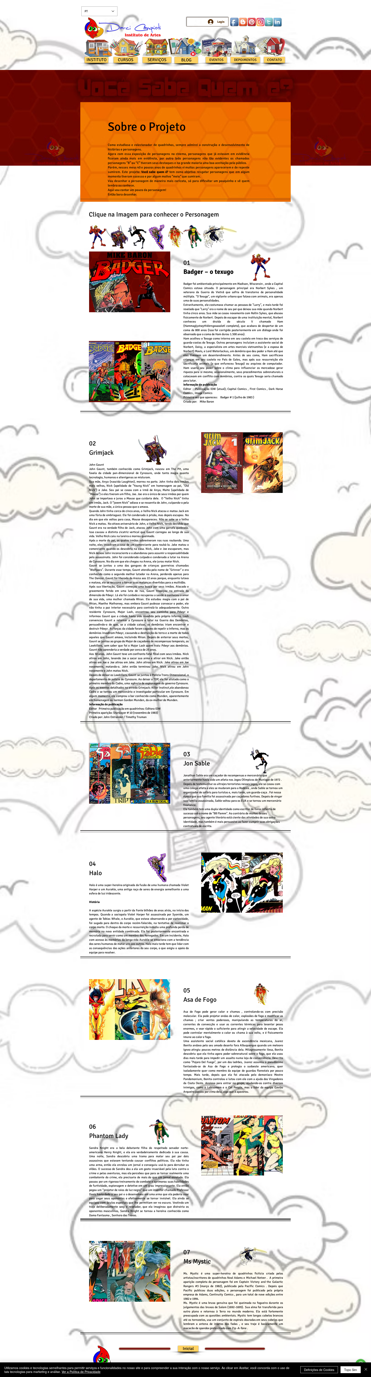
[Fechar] (365, 1370)
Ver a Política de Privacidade (81, 1371)
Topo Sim (350, 1370)
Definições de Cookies (319, 1370)
